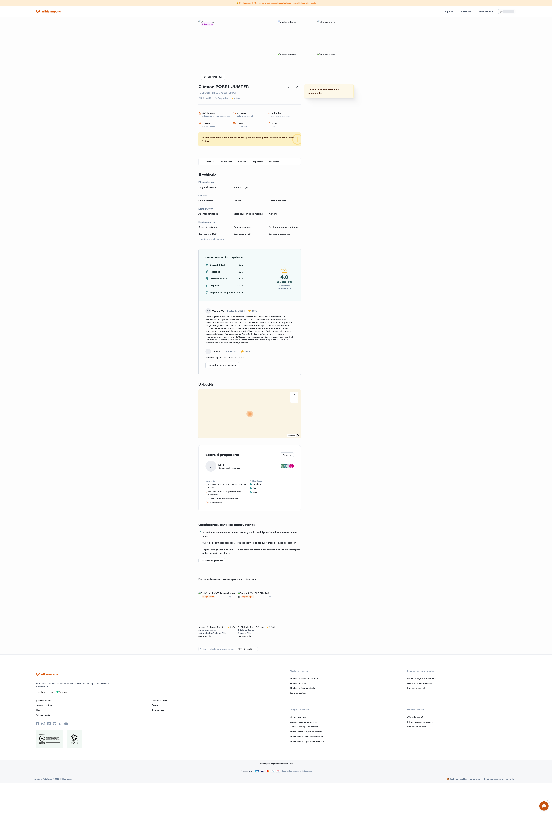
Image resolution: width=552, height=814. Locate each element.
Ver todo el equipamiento (212, 239)
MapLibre (291, 435)
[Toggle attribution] (297, 435)
